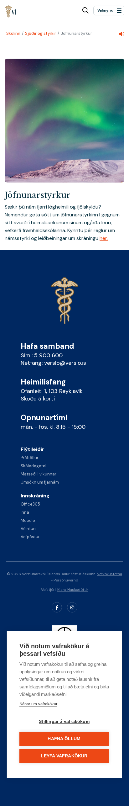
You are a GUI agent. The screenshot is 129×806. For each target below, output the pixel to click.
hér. (104, 238)
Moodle (28, 520)
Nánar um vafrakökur (38, 704)
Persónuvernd (66, 580)
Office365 (30, 504)
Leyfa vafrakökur (64, 756)
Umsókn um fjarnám (40, 482)
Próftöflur (30, 457)
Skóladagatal (33, 466)
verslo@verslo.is (65, 363)
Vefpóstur (30, 536)
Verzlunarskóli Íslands (10, 11)
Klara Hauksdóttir (72, 589)
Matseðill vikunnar (38, 474)
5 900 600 (48, 355)
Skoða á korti (38, 398)
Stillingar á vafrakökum (64, 721)
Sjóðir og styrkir (40, 33)
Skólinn (13, 33)
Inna (25, 512)
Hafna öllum (64, 738)
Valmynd (105, 10)
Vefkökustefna (109, 573)
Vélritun (28, 528)
